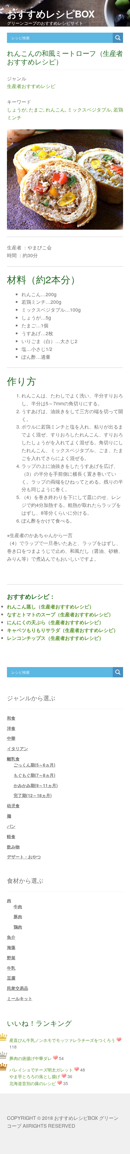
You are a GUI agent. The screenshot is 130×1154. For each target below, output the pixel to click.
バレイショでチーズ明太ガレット (41, 1070)
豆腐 (11, 978)
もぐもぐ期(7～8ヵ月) (34, 775)
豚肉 (18, 916)
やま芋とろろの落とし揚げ (34, 1076)
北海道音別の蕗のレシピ (32, 1083)
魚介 (11, 937)
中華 (11, 738)
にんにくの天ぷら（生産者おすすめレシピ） (55, 622)
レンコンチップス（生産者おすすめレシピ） (55, 637)
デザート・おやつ (24, 857)
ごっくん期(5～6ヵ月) (34, 765)
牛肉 (18, 906)
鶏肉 (18, 927)
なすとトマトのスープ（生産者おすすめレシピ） (60, 614)
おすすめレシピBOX (50, 14)
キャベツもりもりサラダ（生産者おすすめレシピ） (62, 630)
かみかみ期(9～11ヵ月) (36, 785)
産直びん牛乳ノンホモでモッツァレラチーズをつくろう (62, 1040)
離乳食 (13, 759)
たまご (36, 109)
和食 (11, 718)
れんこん (55, 109)
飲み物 (13, 847)
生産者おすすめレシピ (31, 86)
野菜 (11, 958)
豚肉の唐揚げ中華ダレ (30, 1058)
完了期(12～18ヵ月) (33, 795)
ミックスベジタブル (89, 109)
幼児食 (13, 805)
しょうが (16, 109)
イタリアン (17, 748)
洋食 (11, 728)
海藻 (11, 947)
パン (11, 826)
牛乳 (11, 968)
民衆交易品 (17, 988)
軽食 (11, 836)
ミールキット (19, 998)
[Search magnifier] (118, 38)
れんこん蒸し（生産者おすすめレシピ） (50, 606)
